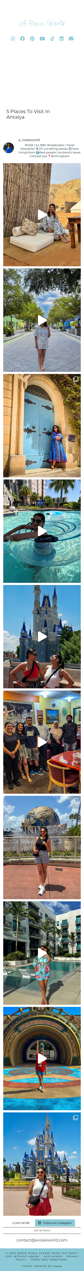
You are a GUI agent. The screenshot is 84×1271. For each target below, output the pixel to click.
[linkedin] (61, 39)
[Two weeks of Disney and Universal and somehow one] (42, 531)
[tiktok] (52, 39)
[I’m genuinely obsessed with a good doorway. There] (42, 425)
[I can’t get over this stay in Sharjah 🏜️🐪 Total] (42, 214)
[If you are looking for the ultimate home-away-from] (42, 953)
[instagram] (13, 39)
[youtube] (42, 39)
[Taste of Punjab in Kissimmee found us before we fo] (42, 742)
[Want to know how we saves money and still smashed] (42, 1058)
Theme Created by (42, 1266)
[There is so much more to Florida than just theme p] (42, 320)
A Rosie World (42, 24)
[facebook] (22, 39)
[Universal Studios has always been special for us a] (42, 847)
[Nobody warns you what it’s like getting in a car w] (42, 636)
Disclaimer (53, 1256)
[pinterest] (32, 39)
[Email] (71, 39)
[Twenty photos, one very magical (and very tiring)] (42, 1164)
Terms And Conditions (49, 1259)
